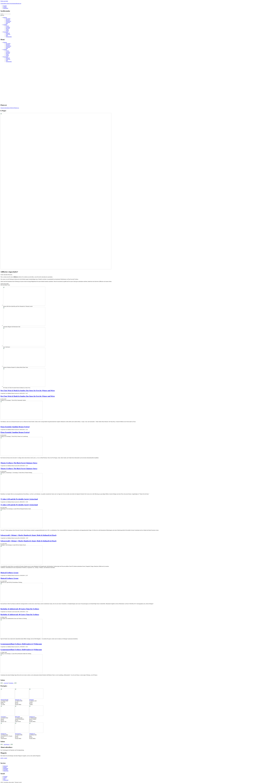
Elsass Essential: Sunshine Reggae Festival (15, 427)
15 (6, 683)
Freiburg (2, 3)
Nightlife (5, 24)
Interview (8, 19)
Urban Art (8, 34)
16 (7, 683)
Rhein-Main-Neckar (8, 3)
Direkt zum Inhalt (4, 1)
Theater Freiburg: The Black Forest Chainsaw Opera (19, 463)
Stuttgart (14, 3)
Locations (8, 27)
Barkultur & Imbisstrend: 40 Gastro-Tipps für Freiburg (20, 609)
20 (11, 683)
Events (7, 25)
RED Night (17, 716)
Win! (7, 35)
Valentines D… (32, 733)
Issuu (4, 778)
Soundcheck (8, 21)
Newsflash (8, 18)
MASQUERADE (4, 699)
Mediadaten (5, 8)
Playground (5, 31)
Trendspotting (9, 36)
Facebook (5, 776)
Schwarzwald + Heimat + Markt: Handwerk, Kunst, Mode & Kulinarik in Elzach (28, 535)
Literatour (8, 22)
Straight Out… (4, 733)
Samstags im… (32, 716)
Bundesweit (18, 3)
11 (9, 744)
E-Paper (5, 7)
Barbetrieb (31, 699)
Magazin (5, 17)
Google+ (5, 777)
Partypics (8, 28)
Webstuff (8, 33)
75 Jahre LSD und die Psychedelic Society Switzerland (19, 499)
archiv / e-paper (4, 758)
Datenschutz (5, 770)
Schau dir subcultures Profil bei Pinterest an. (10, 107)
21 (12, 683)
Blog (7, 23)
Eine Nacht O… (18, 733)
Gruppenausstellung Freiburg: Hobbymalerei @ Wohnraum (21, 644)
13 (4, 683)
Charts (7, 29)
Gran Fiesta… (4, 716)
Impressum (5, 766)
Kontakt (5, 5)
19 (10, 683)
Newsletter (5, 769)
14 (5, 683)
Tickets (7, 30)
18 (9, 683)
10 (8, 744)
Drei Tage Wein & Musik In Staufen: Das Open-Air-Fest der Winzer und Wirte (28, 390)
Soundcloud (5, 780)
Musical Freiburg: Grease (9, 572)
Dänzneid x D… (18, 699)
